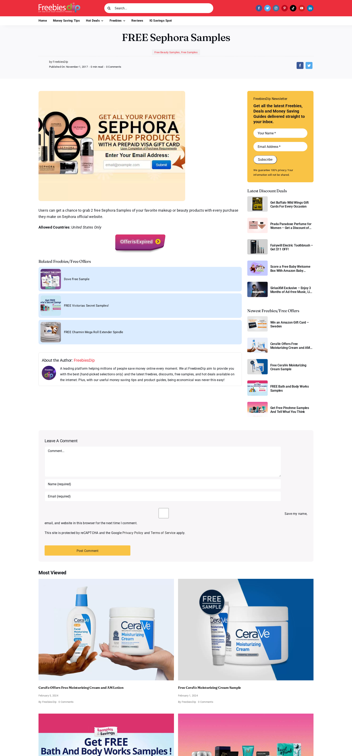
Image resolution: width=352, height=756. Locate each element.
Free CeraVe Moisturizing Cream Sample (288, 367)
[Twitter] (309, 65)
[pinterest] (284, 8)
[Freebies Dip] (59, 4)
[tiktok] (293, 8)
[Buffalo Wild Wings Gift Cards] (257, 198)
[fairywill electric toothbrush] (257, 241)
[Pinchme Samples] (257, 403)
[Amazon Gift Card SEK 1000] (257, 318)
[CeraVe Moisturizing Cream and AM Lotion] (257, 339)
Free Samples (189, 52)
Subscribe (265, 159)
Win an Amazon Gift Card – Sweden (289, 324)
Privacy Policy (132, 533)
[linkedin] (310, 8)
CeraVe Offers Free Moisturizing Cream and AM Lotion (290, 346)
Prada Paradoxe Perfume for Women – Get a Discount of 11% (290, 226)
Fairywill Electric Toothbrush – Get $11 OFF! (291, 247)
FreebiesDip (84, 360)
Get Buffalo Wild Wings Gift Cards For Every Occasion (289, 204)
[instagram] (276, 8)
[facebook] (259, 8)
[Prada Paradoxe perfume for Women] (257, 219)
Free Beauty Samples (167, 52)
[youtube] (301, 8)
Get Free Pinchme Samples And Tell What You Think (289, 410)
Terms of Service (163, 533)
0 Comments (113, 66)
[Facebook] (300, 65)
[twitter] (267, 8)
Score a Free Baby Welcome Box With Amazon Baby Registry (290, 268)
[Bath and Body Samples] (257, 382)
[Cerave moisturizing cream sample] (257, 361)
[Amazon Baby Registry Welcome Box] (257, 262)
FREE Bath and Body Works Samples (289, 388)
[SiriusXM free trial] (257, 283)
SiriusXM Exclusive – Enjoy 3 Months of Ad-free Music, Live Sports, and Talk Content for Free (291, 290)
